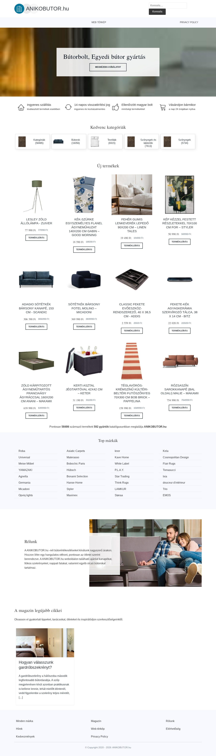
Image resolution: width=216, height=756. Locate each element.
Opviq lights (26, 495)
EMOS (167, 495)
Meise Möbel (26, 463)
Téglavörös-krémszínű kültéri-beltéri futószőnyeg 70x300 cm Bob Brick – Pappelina (132, 393)
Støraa (119, 495)
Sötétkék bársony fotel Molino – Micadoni (84, 308)
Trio (165, 489)
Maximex (72, 495)
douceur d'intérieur (174, 482)
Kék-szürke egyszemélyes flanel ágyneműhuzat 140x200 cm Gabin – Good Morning (84, 227)
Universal (24, 457)
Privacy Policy (189, 22)
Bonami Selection (77, 476)
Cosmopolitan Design (176, 457)
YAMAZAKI (25, 470)
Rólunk (170, 721)
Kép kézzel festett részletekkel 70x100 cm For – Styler (179, 223)
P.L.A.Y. (119, 470)
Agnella (23, 476)
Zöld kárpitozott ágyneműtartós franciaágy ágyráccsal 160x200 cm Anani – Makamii (36, 393)
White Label (122, 463)
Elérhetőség (173, 728)
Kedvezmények (25, 736)
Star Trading (122, 476)
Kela (165, 451)
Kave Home (122, 457)
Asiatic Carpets (76, 451)
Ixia (165, 476)
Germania (24, 482)
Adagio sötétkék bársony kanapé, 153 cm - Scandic (36, 308)
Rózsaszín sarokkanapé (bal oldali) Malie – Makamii (180, 389)
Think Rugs (122, 482)
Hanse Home (75, 482)
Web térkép (98, 22)
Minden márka (24, 721)
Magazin (96, 721)
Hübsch (71, 470)
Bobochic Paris (76, 463)
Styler (70, 489)
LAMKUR (120, 489)
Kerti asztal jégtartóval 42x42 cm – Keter (84, 389)
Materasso (73, 457)
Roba (22, 451)
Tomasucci (169, 470)
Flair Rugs (169, 463)
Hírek (19, 728)
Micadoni (24, 489)
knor (117, 451)
